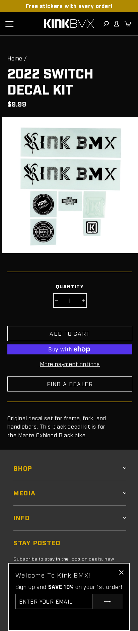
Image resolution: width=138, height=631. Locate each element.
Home (14, 58)
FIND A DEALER (70, 383)
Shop (22, 468)
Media (24, 492)
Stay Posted (37, 542)
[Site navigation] (9, 23)
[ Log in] (116, 23)
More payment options (70, 363)
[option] (69, 6)
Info (21, 517)
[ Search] (105, 23)
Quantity (70, 286)
